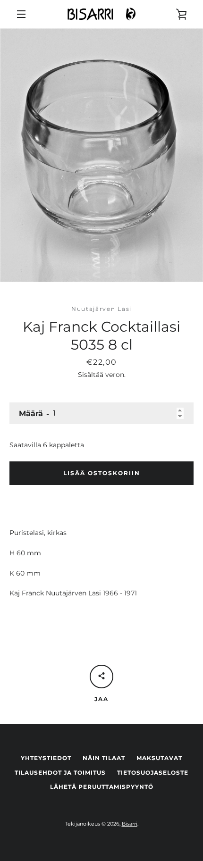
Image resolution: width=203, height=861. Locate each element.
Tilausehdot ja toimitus (60, 772)
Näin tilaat (104, 757)
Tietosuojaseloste (152, 772)
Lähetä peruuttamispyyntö (101, 786)
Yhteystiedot (46, 757)
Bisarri (129, 823)
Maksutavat (159, 757)
